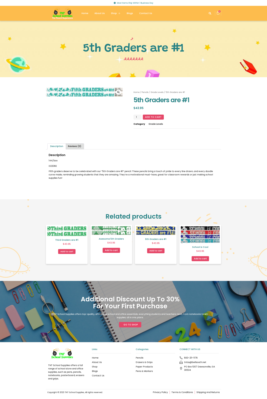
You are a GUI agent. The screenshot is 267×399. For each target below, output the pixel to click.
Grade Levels (157, 92)
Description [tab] (56, 146)
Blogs (130, 13)
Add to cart (153, 117)
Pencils (145, 92)
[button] (210, 13)
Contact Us (145, 13)
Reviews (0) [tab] (74, 146)
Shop (114, 13)
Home (84, 13)
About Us (99, 13)
